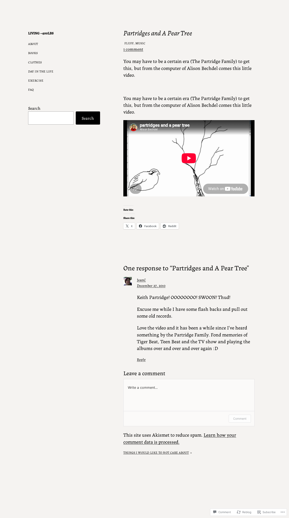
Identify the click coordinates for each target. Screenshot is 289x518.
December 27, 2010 (151, 285)
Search (34, 108)
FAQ (31, 89)
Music (140, 43)
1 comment (133, 49)
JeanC (141, 279)
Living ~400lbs (41, 33)
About (33, 44)
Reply (141, 359)
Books (33, 53)
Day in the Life (41, 71)
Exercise (36, 80)
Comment (239, 418)
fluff (129, 43)
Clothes (35, 62)
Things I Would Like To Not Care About (156, 452)
